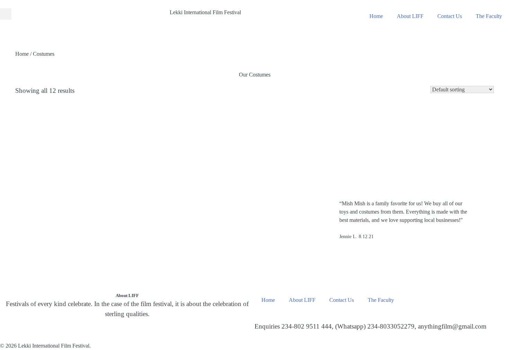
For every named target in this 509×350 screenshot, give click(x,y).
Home (376, 16)
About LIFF (410, 16)
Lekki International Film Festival (205, 12)
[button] (5, 14)
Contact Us (449, 16)
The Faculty (489, 16)
